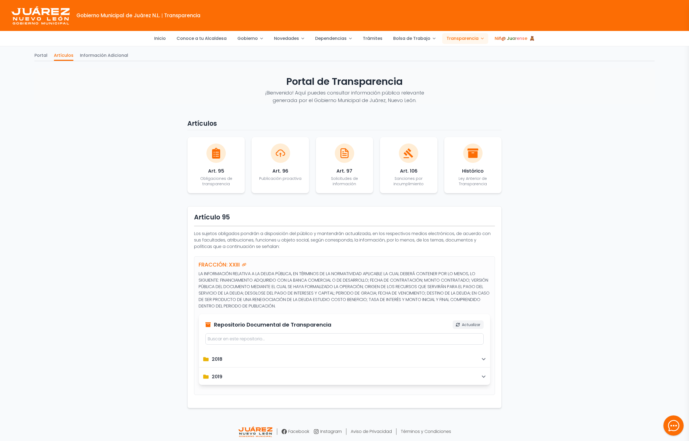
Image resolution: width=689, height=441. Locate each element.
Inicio (160, 38)
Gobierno (247, 38)
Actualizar (471, 324)
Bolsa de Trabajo (411, 38)
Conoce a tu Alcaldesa (202, 38)
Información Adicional (104, 55)
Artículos (63, 55)
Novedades (286, 38)
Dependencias (331, 38)
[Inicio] (255, 431)
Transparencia (463, 38)
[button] (673, 425)
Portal (40, 55)
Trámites (372, 38)
